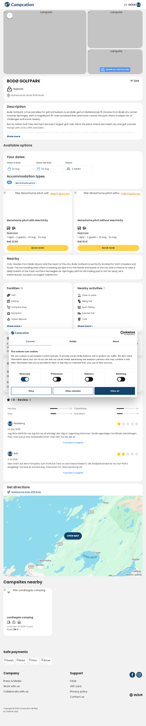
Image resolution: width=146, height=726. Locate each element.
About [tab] (116, 341)
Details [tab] (73, 341)
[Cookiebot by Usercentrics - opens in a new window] (122, 333)
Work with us (11, 686)
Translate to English (73, 442)
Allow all (114, 391)
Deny (31, 391)
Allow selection (73, 391)
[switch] (57, 379)
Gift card (75, 686)
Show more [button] (13, 136)
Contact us (77, 697)
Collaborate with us (15, 691)
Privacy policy (78, 691)
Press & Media (12, 681)
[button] (37, 222)
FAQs (73, 681)
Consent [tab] (30, 341)
